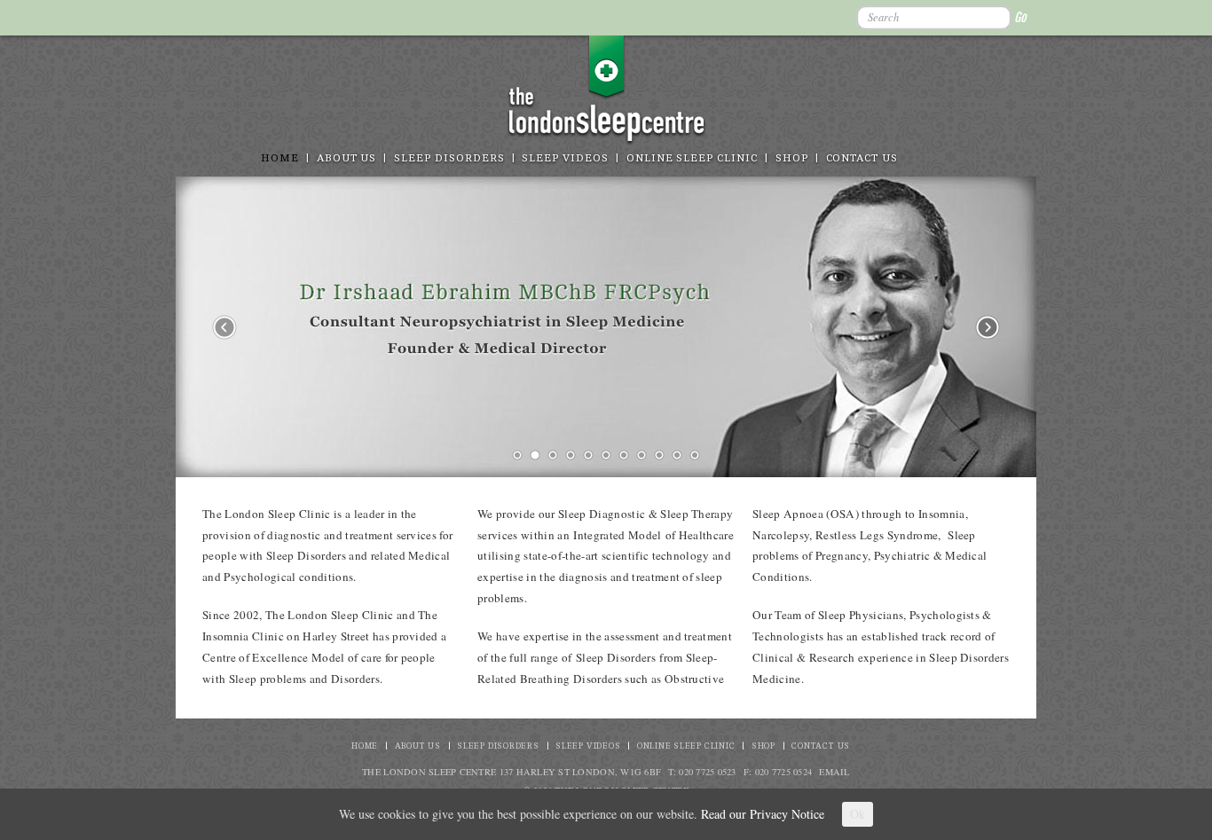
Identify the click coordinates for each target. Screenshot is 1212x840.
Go (1020, 17)
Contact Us (862, 158)
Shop (791, 158)
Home (280, 158)
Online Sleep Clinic (692, 158)
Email (834, 771)
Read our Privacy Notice (762, 813)
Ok (857, 813)
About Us (347, 158)
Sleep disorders (449, 158)
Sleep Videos (565, 158)
